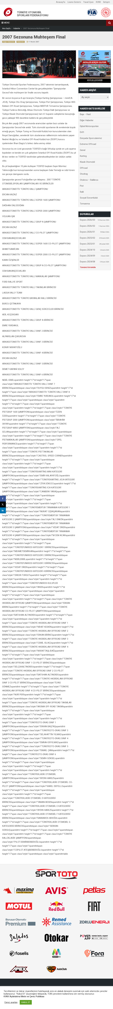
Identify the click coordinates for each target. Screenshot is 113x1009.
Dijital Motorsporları (89, 126)
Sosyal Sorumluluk (89, 197)
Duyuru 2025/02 (94, 238)
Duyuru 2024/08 (94, 261)
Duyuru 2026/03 (94, 220)
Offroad (84, 168)
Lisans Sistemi (74, 2)
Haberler (20, 42)
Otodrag (84, 174)
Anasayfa (60, 2)
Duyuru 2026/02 (94, 226)
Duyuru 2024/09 (94, 255)
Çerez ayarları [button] (11, 1002)
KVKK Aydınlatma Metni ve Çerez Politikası (24, 996)
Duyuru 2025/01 (94, 243)
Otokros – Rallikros (89, 180)
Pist (82, 185)
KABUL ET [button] (25, 1002)
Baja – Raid (85, 114)
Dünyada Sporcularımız (91, 138)
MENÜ (6, 22)
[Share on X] (3, 504)
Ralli (82, 192)
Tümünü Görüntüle (88, 267)
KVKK (98, 2)
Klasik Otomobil (87, 162)
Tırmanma (85, 203)
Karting (83, 156)
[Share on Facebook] (3, 499)
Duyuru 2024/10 (94, 249)
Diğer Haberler (8, 42)
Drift (82, 132)
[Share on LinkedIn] (3, 510)
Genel (82, 150)
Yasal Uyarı (88, 2)
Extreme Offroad (88, 144)
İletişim (106, 2)
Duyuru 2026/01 (94, 231)
